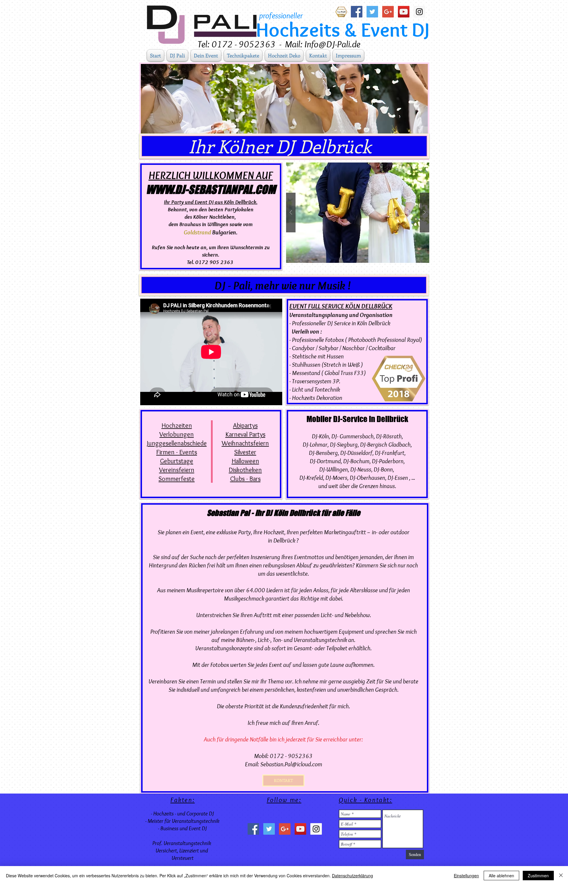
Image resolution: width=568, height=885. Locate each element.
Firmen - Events (176, 452)
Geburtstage (176, 461)
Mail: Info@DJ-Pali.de (322, 44)
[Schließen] (560, 875)
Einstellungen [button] (466, 875)
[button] (357, 212)
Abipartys (245, 425)
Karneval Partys (245, 434)
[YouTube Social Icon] (403, 11)
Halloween (245, 461)
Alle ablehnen (501, 875)
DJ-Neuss (360, 469)
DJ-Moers (336, 477)
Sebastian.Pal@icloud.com (291, 764)
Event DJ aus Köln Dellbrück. (226, 202)
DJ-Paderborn (388, 461)
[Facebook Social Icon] (356, 11)
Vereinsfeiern (176, 470)
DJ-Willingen (333, 469)
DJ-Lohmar (315, 444)
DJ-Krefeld (311, 477)
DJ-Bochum (356, 461)
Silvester (245, 452)
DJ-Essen (398, 477)
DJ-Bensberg (323, 452)
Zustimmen (538, 875)
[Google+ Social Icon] (388, 11)
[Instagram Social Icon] (419, 11)
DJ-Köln (320, 436)
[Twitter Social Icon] (372, 11)
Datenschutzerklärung (352, 875)
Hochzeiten (177, 425)
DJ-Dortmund (325, 461)
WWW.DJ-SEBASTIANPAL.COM (210, 189)
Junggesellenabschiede (177, 443)
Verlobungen (176, 434)
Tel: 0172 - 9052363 (237, 44)
